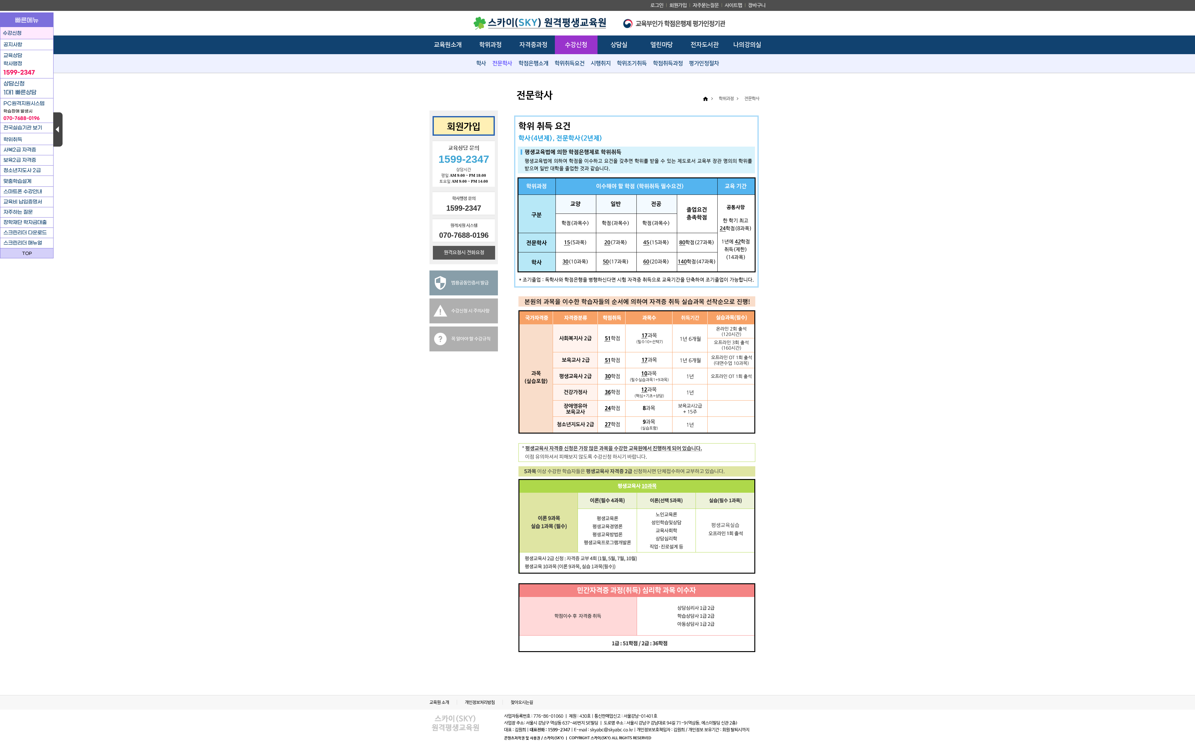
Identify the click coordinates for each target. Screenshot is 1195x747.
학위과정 (490, 44)
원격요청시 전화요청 (464, 253)
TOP (27, 253)
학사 (481, 63)
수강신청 (576, 44)
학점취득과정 (668, 63)
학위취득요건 (569, 63)
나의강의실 (747, 44)
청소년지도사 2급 (22, 170)
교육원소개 (448, 44)
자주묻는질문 (706, 5)
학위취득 (12, 140)
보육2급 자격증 (19, 160)
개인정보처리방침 (480, 702)
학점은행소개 (533, 63)
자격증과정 (533, 44)
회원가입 (678, 5)
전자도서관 (705, 44)
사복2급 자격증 (19, 150)
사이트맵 (733, 5)
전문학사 (502, 63)
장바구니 (757, 5)
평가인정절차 (704, 63)
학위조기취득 (632, 63)
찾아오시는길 (522, 702)
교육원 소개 (439, 702)
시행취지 (601, 63)
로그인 (656, 5)
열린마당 (661, 44)
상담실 (619, 44)
